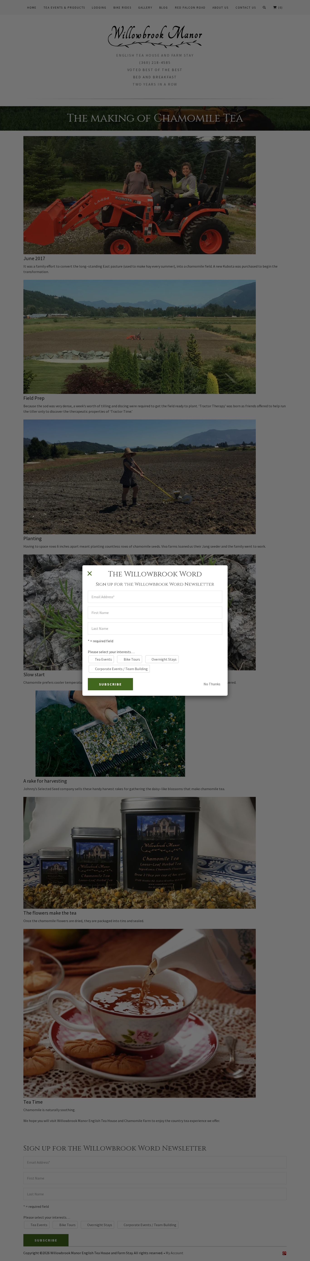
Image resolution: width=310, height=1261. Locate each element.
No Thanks (212, 684)
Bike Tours (132, 659)
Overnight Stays (164, 659)
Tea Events (103, 659)
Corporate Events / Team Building (121, 668)
